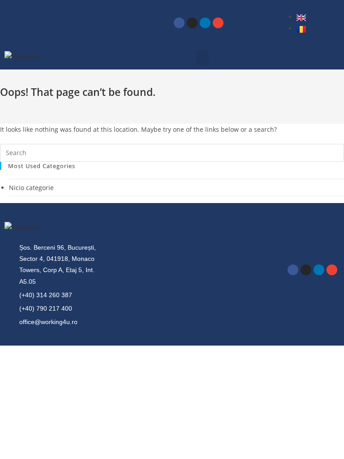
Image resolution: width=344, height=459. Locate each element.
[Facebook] (179, 22)
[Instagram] (192, 22)
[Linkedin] (205, 22)
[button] (202, 57)
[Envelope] (218, 22)
